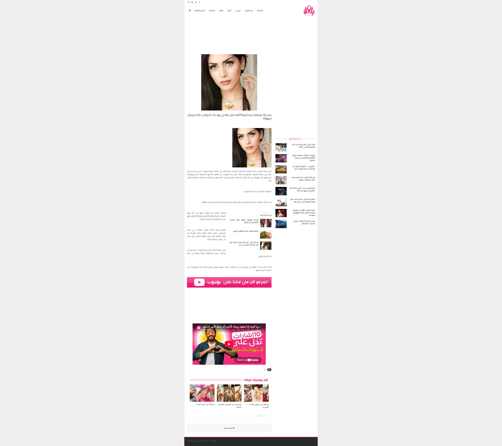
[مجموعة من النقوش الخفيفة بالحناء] (229, 393)
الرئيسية (260, 10)
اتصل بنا (298, 2)
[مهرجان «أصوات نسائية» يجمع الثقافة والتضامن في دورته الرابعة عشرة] (281, 158)
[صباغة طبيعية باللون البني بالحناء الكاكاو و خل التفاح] (266, 223)
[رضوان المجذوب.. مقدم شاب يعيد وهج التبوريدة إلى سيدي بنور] (281, 202)
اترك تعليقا (228, 428)
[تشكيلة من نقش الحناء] (202, 393)
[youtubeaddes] (229, 282)
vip (264, 369)
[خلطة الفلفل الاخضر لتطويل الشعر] (266, 234)
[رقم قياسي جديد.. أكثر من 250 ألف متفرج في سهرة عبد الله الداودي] (281, 191)
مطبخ (221, 10)
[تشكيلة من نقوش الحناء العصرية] (256, 393)
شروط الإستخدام (290, 2)
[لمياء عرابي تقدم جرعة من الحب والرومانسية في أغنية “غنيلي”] (281, 147)
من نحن (313, 2)
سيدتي (238, 10)
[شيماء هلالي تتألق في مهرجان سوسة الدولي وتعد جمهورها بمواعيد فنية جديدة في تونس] (281, 213)
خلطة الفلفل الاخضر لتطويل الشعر (245, 231)
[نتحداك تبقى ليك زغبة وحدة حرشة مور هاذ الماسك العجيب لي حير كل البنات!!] (266, 245)
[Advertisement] (295, 93)
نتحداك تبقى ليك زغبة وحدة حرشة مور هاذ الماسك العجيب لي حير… (244, 243)
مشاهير (212, 10)
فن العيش (249, 10)
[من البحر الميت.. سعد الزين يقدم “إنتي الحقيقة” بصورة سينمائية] (281, 180)
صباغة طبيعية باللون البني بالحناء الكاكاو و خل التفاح (244, 221)
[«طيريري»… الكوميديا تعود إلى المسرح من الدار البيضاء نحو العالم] (281, 169)
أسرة (229, 10)
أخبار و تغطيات (199, 10)
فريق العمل (306, 2)
